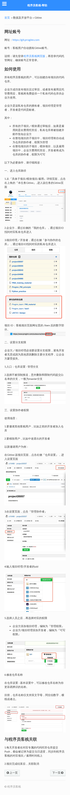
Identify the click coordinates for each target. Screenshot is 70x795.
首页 (7, 17)
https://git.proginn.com (26, 39)
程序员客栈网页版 (34, 56)
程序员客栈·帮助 (37, 5)
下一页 (56, 772)
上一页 (13, 772)
